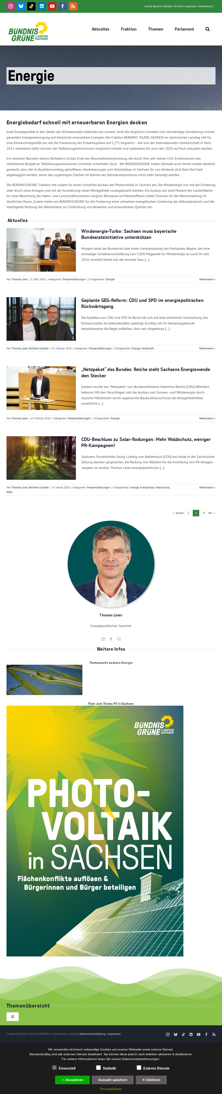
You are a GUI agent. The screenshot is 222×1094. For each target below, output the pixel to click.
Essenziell (67, 1068)
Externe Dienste (156, 1068)
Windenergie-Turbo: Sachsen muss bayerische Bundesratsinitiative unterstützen (128, 234)
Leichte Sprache (153, 6)
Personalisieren (111, 1089)
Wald (9, 492)
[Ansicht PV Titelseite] (95, 707)
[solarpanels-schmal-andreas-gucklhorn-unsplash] (44, 666)
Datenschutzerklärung (93, 1034)
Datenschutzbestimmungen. (141, 1059)
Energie (110, 279)
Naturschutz (163, 487)
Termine (178, 6)
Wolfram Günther (39, 348)
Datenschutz (205, 6)
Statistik (109, 1068)
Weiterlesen (206, 279)
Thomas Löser (19, 279)
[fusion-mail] (119, 639)
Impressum (191, 6)
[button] (207, 29)
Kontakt (167, 6)
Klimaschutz (147, 487)
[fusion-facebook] (111, 639)
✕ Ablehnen (151, 1080)
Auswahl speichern (112, 1080)
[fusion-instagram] (103, 639)
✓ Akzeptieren (72, 1080)
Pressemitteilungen (74, 279)
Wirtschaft (147, 348)
